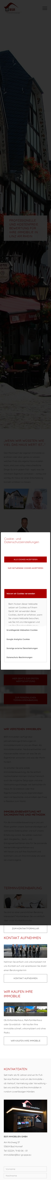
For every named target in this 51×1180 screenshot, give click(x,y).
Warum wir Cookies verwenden (21, 593)
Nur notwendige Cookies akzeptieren (25, 568)
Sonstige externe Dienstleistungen (22, 648)
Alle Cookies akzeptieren (25, 559)
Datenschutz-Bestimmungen (19, 657)
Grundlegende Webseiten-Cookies (22, 630)
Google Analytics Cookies (18, 639)
